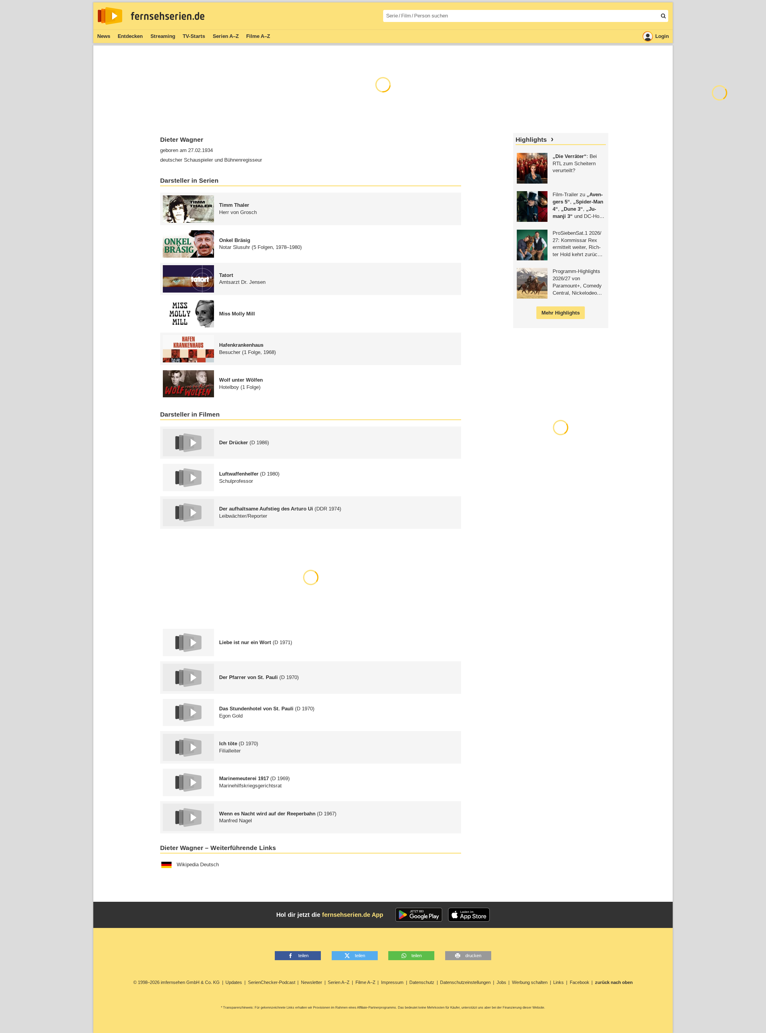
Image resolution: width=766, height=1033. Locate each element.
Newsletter (311, 982)
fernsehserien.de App (352, 914)
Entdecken (130, 36)
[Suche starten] (663, 16)
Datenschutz (421, 982)
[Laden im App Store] (469, 915)
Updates (233, 982)
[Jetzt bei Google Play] (418, 915)
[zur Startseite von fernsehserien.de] (110, 16)
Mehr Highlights (560, 313)
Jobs (501, 982)
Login (662, 36)
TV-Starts (194, 36)
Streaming (162, 36)
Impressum (392, 982)
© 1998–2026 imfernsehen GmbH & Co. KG (176, 982)
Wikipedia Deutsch (198, 864)
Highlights (531, 139)
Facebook (579, 982)
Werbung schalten (529, 982)
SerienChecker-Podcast (271, 982)
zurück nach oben (614, 982)
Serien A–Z (226, 36)
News (103, 36)
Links (558, 982)
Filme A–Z (258, 36)
